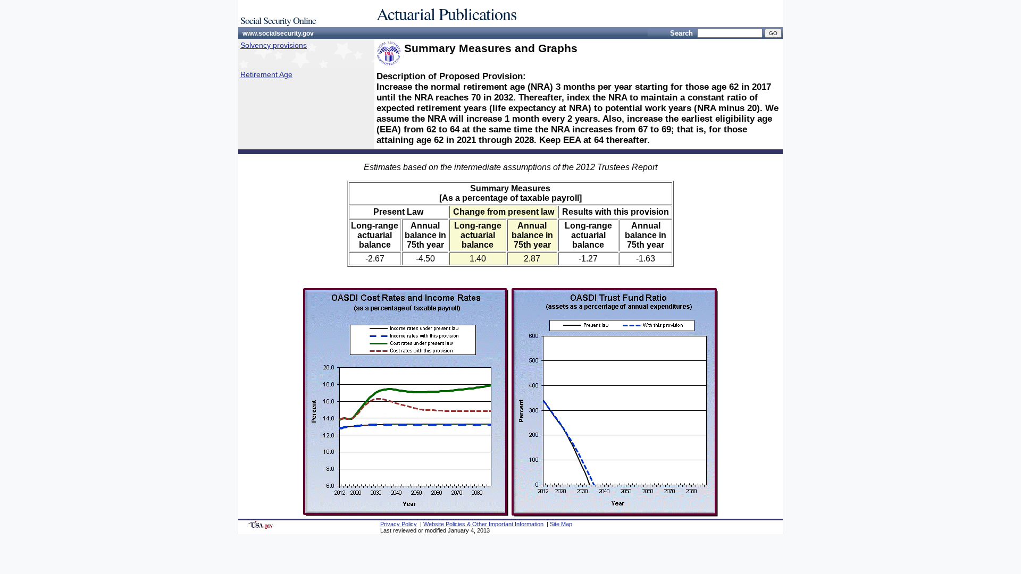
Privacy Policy (398, 524)
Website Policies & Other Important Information (483, 524)
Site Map (561, 524)
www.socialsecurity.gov (278, 33)
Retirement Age (266, 74)
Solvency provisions (273, 45)
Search (681, 33)
